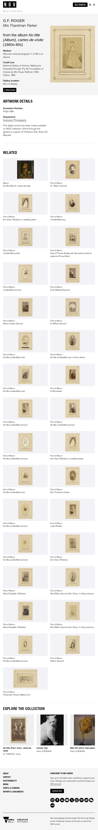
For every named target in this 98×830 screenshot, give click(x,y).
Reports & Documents (13, 792)
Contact (7, 777)
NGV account (55, 784)
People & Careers (11, 788)
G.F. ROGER (14, 20)
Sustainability (10, 781)
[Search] (90, 5)
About (6, 774)
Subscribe (57, 791)
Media (5, 784)
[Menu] (94, 4)
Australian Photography (14, 120)
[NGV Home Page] (9, 4)
